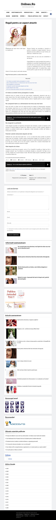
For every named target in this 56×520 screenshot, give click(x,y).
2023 (7, 477)
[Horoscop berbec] (7, 404)
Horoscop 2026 (28, 12)
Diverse (22, 16)
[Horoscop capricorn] (12, 412)
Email (8, 217)
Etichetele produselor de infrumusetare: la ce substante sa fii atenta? (33, 379)
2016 (7, 496)
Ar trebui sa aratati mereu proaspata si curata (17, 81)
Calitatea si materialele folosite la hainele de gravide (29, 386)
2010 (7, 505)
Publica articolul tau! (34, 16)
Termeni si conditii (34, 514)
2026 (7, 468)
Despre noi (26, 514)
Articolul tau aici (19, 515)
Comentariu (10, 194)
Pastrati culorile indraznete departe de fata (17, 86)
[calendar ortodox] (15, 308)
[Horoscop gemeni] (17, 404)
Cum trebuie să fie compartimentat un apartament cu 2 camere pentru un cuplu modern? (26, 447)
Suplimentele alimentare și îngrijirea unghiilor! (27, 319)
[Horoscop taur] (12, 404)
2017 (7, 493)
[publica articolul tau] (15, 299)
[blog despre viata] (15, 426)
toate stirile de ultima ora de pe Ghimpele (19, 169)
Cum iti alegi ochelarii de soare (24, 361)
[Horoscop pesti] (22, 412)
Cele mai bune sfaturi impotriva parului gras (27, 370)
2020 (7, 485)
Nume (8, 211)
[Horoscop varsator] (17, 412)
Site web (9, 223)
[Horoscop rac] (22, 404)
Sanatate (44, 12)
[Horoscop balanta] (17, 408)
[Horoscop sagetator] (7, 412)
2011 (7, 502)
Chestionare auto (16, 12)
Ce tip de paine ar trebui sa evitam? (14, 449)
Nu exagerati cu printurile (13, 84)
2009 (7, 507)
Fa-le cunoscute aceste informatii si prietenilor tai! (19, 89)
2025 (7, 471)
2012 (7, 499)
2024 (7, 474)
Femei (37, 12)
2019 (7, 488)
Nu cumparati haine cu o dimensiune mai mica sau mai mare (21, 82)
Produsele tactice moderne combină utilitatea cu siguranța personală (22, 441)
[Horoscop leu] (7, 408)
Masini (8, 16)
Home (7, 12)
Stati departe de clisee (12, 87)
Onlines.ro (28, 4)
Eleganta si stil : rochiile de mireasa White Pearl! (28, 328)
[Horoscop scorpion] (22, 408)
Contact (45, 16)
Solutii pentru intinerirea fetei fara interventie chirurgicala (33, 256)
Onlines (8, 455)
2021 (7, 482)
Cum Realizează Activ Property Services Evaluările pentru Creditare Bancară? (23, 438)
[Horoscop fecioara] (12, 408)
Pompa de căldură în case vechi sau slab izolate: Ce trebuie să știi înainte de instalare (25, 435)
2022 (7, 479)
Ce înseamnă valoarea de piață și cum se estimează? (18, 444)
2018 (7, 491)
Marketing (15, 16)
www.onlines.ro (19, 514)
